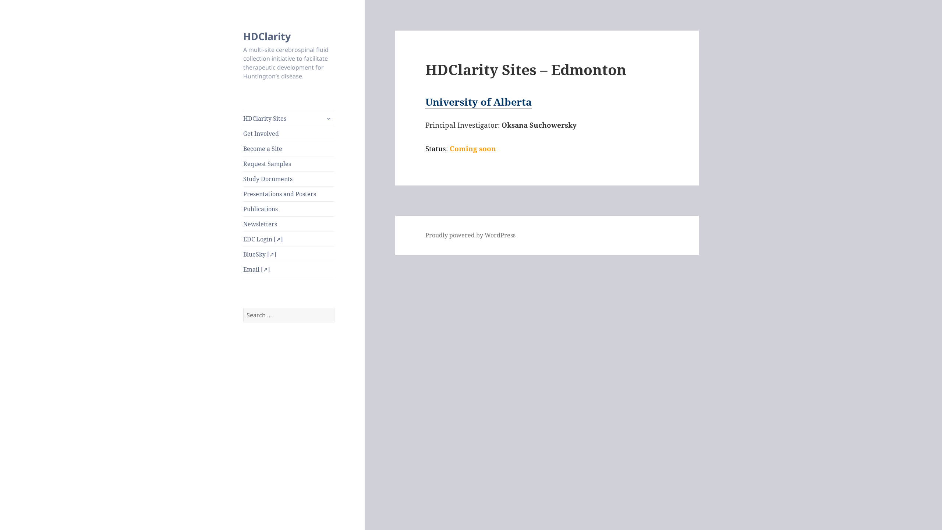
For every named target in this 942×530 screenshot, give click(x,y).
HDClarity (267, 36)
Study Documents (268, 179)
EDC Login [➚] (263, 239)
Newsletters (260, 224)
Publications (260, 209)
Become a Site (262, 149)
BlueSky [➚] (259, 254)
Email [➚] (256, 269)
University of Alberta (478, 102)
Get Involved (261, 134)
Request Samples (267, 164)
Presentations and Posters (279, 194)
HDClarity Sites (264, 118)
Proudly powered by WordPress (470, 235)
